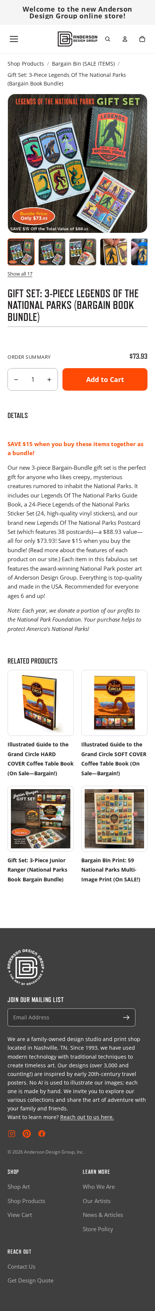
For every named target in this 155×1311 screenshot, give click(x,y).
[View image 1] (21, 251)
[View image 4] (113, 251)
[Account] (125, 39)
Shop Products (26, 63)
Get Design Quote (30, 1280)
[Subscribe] (126, 1017)
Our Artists (97, 1201)
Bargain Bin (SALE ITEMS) (83, 63)
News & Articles (103, 1214)
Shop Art (19, 1186)
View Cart (20, 1214)
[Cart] (142, 39)
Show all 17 (20, 273)
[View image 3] (82, 251)
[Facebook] (42, 1134)
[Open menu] (14, 39)
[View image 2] (51, 251)
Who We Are (99, 1186)
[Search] (107, 39)
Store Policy (98, 1229)
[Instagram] (12, 1134)
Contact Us (21, 1266)
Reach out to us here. (87, 1117)
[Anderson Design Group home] (77, 38)
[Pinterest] (27, 1134)
